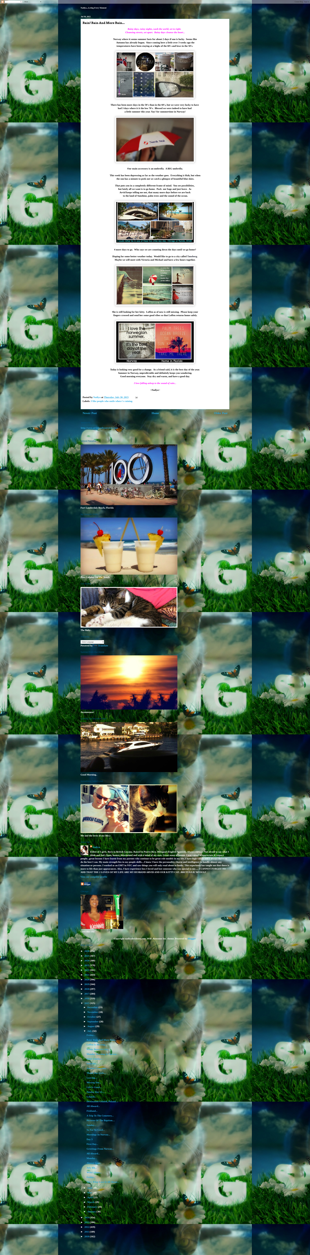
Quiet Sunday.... (95, 1058)
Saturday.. (92, 1063)
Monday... (92, 1158)
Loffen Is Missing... (97, 1044)
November (93, 1012)
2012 (87, 1227)
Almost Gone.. (94, 1163)
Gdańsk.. (91, 1096)
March (91, 1202)
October (92, 1016)
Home (155, 413)
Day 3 (90, 1139)
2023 (87, 965)
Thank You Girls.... (96, 1073)
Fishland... (92, 1111)
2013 (87, 1222)
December (92, 1007)
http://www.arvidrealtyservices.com (99, 427)
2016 (87, 998)
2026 (87, 951)
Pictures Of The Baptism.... (101, 1120)
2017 (87, 993)
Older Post (220, 413)
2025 (87, 955)
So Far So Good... (96, 1129)
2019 (87, 984)
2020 (87, 979)
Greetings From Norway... (100, 1148)
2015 (87, 1003)
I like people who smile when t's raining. (112, 401)
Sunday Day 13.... (96, 1092)
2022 (87, 970)
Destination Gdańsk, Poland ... (102, 1101)
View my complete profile (94, 876)
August (91, 1026)
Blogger (192, 938)
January (92, 1211)
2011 (87, 1231)
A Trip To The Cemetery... (100, 1115)
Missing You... (94, 1082)
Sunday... (91, 1125)
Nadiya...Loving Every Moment (93, 7)
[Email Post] (136, 397)
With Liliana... (94, 1172)
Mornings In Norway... (98, 1134)
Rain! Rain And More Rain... (101, 1039)
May (90, 1192)
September (93, 1021)
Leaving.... (92, 1077)
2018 (87, 989)
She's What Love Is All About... (103, 1182)
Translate (103, 645)
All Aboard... (93, 1106)
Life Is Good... (94, 1087)
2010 (87, 1236)
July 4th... (92, 1167)
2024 (87, 960)
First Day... (92, 1144)
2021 (87, 974)
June (90, 1188)
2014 (87, 1217)
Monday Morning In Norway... (102, 1054)
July (89, 1031)
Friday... (91, 1035)
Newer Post (90, 413)
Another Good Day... (97, 1068)
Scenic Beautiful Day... (98, 1049)
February (92, 1206)
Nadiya (96, 847)
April (90, 1197)
